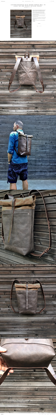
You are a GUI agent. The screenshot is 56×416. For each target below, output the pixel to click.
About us (45, 414)
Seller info (42, 414)
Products (23, 1)
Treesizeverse (3, 1)
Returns (32, 1)
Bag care (48, 414)
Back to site (53, 414)
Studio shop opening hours (28, 1)
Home (39, 414)
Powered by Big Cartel (2, 414)
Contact (50, 414)
